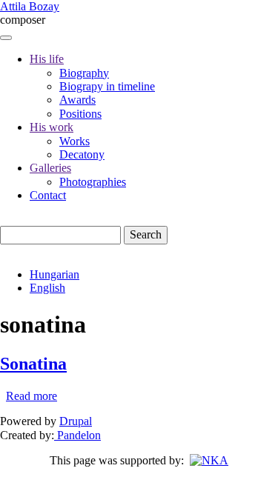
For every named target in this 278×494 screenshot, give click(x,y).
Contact (48, 195)
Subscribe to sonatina (6, 409)
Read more (31, 396)
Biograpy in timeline (107, 86)
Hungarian (54, 274)
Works (74, 141)
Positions (80, 113)
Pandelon (77, 435)
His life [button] (47, 59)
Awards (77, 99)
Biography (84, 73)
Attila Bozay (29, 6)
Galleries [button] (50, 167)
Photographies (92, 182)
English (47, 287)
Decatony (82, 154)
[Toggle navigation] (6, 38)
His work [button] (51, 127)
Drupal (75, 421)
